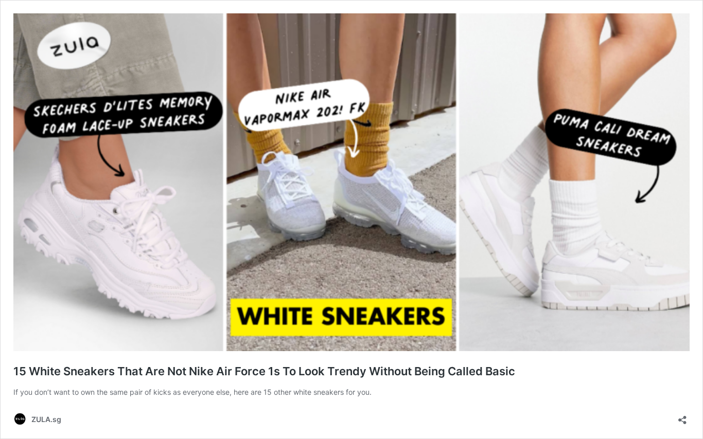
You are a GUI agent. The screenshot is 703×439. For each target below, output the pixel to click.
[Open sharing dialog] (682, 417)
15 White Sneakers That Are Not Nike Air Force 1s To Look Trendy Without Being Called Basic (264, 371)
